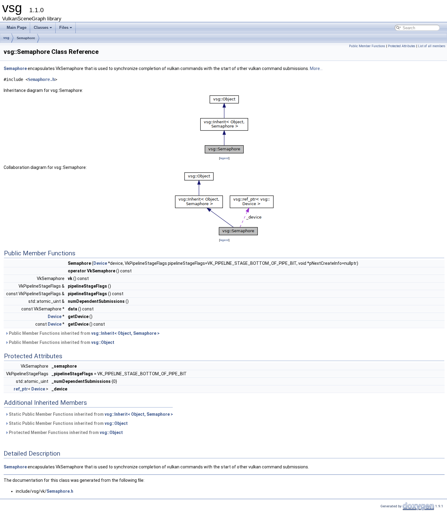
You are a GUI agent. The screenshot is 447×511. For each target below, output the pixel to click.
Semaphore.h (41, 79)
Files (63, 27)
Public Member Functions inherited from (84, 333)
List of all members (431, 46)
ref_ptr (21, 389)
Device (100, 263)
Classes (41, 27)
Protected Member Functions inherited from (65, 432)
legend (224, 158)
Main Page (16, 27)
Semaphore (26, 38)
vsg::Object (102, 342)
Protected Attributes (401, 46)
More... (316, 68)
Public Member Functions (367, 46)
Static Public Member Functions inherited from (90, 414)
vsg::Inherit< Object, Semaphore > (125, 333)
